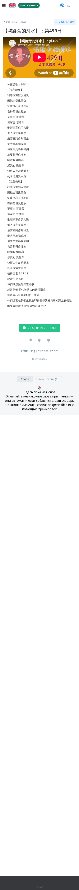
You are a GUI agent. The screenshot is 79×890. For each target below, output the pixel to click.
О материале (39, 359)
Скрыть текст (67, 21)
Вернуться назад (16, 22)
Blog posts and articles (44, 351)
